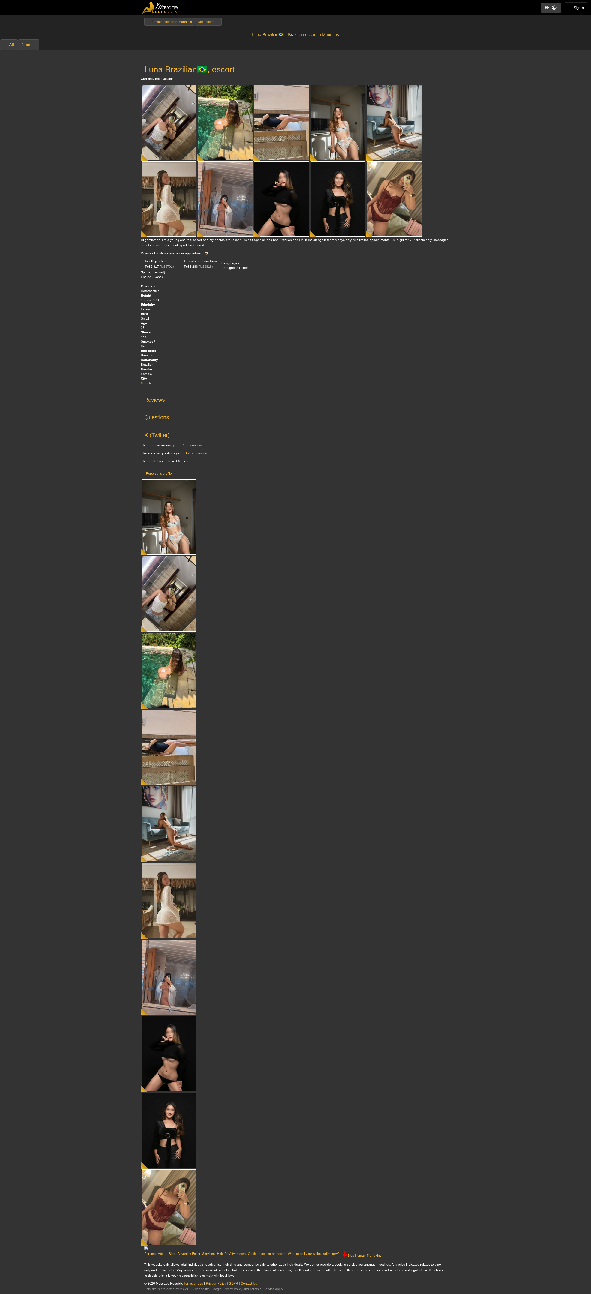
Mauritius (147, 383)
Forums (150, 1253)
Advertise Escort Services (196, 1253)
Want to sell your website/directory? (314, 1253)
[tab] (295, 398)
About (162, 1253)
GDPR (233, 1283)
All (11, 44)
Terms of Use (193, 1283)
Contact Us (249, 1283)
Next (26, 44)
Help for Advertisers (231, 1253)
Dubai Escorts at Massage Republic (160, 7)
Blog (172, 1253)
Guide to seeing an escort (267, 1253)
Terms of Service (262, 1289)
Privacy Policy (216, 1283)
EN (547, 7)
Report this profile (159, 473)
